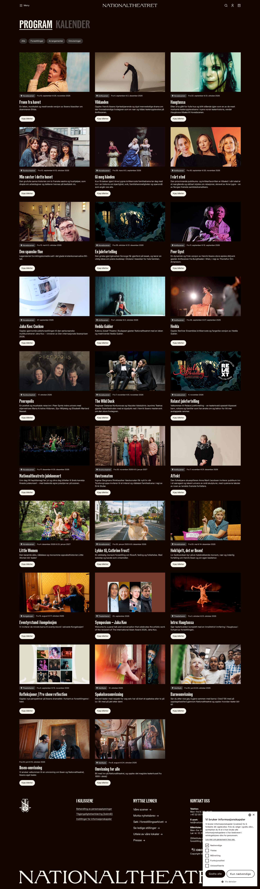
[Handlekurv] (239, 5)
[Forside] (130, 5)
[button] (230, 881)
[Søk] (226, 5)
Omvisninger (75, 41)
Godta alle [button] (215, 873)
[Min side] (232, 5)
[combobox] (249, 815)
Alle (23, 41)
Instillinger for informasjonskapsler (94, 819)
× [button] (253, 815)
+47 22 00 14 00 (198, 814)
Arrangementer (56, 41)
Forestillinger (37, 41)
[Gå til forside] (130, 877)
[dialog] (230, 849)
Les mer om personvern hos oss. (220, 839)
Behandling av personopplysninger (94, 809)
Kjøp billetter (27, 119)
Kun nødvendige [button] (240, 873)
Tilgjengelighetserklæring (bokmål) (94, 814)
